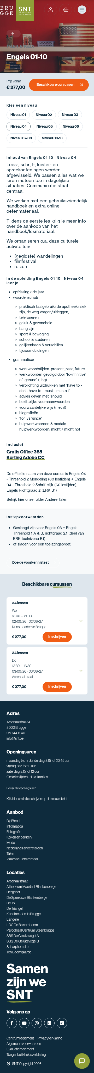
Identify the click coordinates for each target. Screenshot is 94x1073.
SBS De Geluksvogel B (23, 941)
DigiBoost (13, 821)
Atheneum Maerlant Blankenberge (31, 887)
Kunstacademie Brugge (24, 914)
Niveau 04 (18, 126)
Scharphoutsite (17, 947)
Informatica (15, 826)
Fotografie (14, 832)
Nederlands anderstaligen (25, 848)
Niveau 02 (44, 115)
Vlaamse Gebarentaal (22, 859)
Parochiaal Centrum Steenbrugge (30, 930)
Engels (27, 46)
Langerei (13, 919)
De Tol (11, 903)
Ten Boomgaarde (19, 952)
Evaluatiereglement (20, 1049)
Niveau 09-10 (52, 138)
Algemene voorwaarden (24, 1044)
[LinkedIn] (62, 1023)
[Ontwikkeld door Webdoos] (8, 1063)
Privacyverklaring (50, 1038)
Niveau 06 (71, 126)
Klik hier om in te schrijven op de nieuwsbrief (37, 799)
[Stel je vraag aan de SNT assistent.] (82, 1061)
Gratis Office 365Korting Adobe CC (26, 454)
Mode (11, 843)
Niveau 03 (70, 115)
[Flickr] (49, 1023)
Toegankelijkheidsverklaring (26, 1054)
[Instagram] (37, 1023)
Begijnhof (13, 892)
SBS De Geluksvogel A (23, 936)
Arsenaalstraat (17, 881)
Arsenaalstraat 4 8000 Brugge (18, 725)
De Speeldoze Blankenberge (27, 897)
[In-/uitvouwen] (81, 621)
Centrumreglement (20, 1038)
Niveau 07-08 (21, 138)
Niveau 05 (45, 126)
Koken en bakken (19, 837)
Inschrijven (57, 636)
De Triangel (14, 908)
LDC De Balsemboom (22, 925)
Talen (12, 46)
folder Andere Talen (50, 499)
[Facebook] (12, 1023)
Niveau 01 (18, 115)
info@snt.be (15, 738)
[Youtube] (24, 1023)
